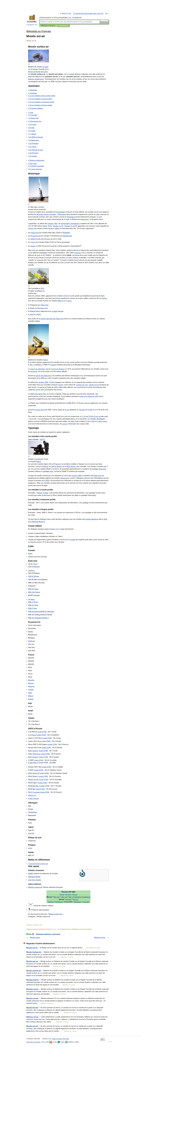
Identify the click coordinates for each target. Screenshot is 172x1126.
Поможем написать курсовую (48, 934)
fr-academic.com (32, 25)
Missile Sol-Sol (32, 1007)
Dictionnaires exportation (33, 1042)
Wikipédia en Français (48, 25)
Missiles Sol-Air (32, 980)
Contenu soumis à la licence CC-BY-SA (38, 929)
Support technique (57, 1038)
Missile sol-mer (99, 937)
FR (106, 13)
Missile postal (35, 937)
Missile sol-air (65, 929)
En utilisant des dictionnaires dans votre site (88, 13)
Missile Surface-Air (33, 952)
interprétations (63, 25)
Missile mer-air (32, 961)
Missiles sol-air (32, 989)
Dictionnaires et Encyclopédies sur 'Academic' (60, 17)
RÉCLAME (66, 1038)
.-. (38, 864)
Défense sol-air (32, 1017)
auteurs (88, 929)
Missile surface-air (33, 970)
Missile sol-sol (32, 1026)
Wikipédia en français (79, 929)
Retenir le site (66, 13)
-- (33, 763)
